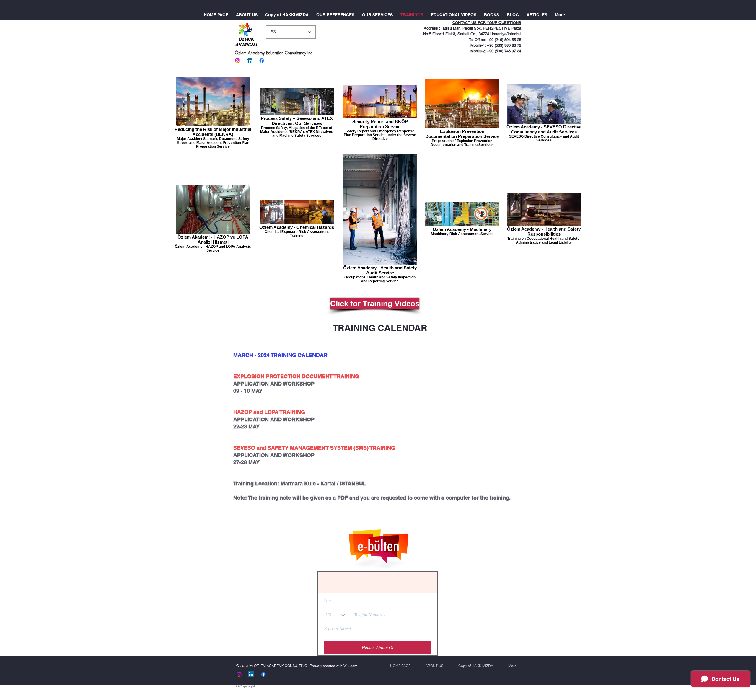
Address (431, 28)
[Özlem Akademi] (237, 60)
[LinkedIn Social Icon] (249, 60)
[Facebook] (262, 60)
